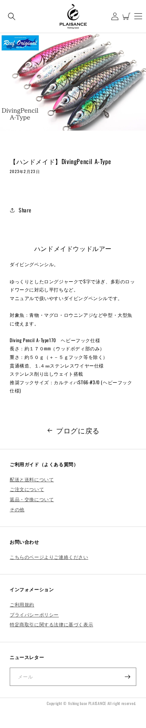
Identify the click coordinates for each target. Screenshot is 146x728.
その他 (17, 509)
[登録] (127, 677)
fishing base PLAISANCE (87, 703)
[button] (12, 16)
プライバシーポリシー (34, 614)
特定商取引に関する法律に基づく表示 (51, 624)
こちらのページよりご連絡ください (49, 556)
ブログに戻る (78, 430)
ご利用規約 (22, 604)
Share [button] (25, 210)
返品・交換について (32, 499)
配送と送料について (32, 479)
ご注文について (27, 489)
